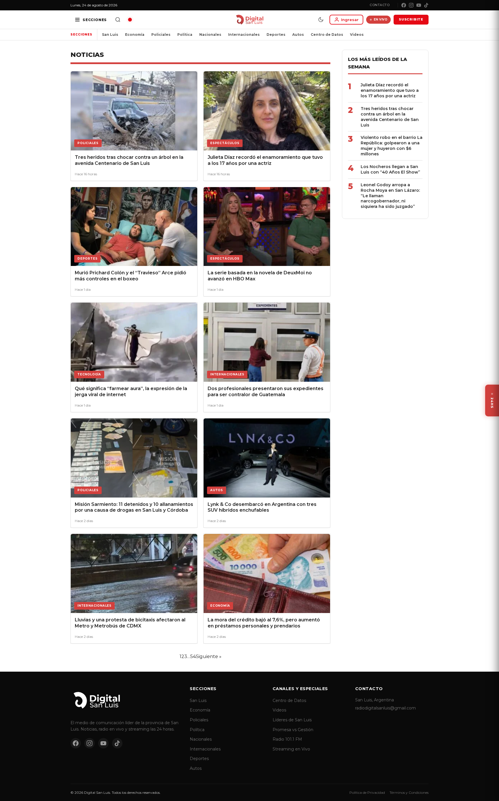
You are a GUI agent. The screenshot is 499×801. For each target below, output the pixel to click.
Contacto (380, 5)
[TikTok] (426, 5)
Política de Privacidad (367, 792)
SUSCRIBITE (411, 19)
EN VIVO (381, 19)
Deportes (276, 34)
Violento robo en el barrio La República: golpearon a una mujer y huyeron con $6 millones (391, 146)
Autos (298, 34)
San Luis (110, 34)
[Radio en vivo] (130, 19)
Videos (357, 34)
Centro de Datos (327, 34)
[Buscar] (118, 19)
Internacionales (244, 34)
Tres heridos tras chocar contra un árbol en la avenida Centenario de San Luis (390, 117)
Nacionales (210, 34)
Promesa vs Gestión (293, 729)
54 (193, 656)
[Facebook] (403, 5)
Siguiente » (208, 656)
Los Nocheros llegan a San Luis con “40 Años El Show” (390, 169)
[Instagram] (411, 5)
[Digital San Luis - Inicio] (249, 19)
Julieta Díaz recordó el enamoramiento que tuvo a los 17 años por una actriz (390, 90)
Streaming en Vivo (291, 749)
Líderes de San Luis (292, 719)
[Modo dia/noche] (321, 19)
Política (184, 34)
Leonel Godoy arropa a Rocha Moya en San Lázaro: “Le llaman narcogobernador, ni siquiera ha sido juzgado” (390, 195)
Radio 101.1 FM (287, 739)
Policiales (160, 34)
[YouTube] (418, 5)
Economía (134, 34)
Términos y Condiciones (409, 792)
